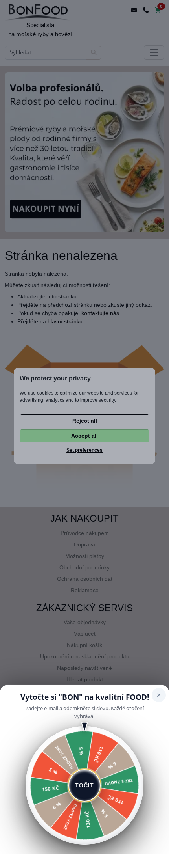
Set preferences (84, 450)
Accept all (84, 436)
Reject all (84, 421)
